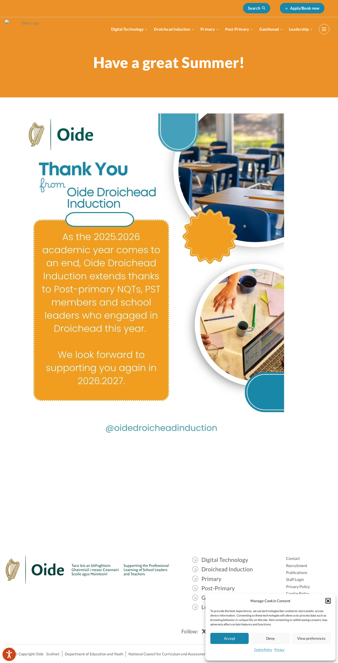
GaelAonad (269, 29)
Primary (207, 29)
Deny (270, 638)
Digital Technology (127, 29)
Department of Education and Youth (94, 654)
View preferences (311, 638)
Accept (229, 638)
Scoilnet (53, 654)
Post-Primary (237, 29)
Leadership (299, 29)
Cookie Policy (263, 649)
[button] (328, 600)
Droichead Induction (172, 29)
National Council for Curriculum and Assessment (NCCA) (174, 654)
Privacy (279, 649)
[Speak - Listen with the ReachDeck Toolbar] (9, 654)
